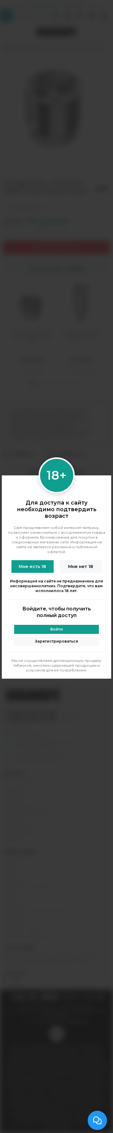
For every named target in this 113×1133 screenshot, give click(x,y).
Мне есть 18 (32, 566)
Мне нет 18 (80, 566)
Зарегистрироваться (56, 641)
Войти (56, 629)
